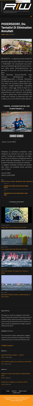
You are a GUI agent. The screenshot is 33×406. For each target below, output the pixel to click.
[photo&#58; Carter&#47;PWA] (16, 122)
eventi (7, 34)
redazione (29, 181)
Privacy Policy (23, 391)
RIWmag (3, 34)
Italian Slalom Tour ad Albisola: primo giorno (13, 227)
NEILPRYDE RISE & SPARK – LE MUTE (12, 355)
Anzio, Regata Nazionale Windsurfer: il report (14, 249)
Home (7, 391)
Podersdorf (19, 181)
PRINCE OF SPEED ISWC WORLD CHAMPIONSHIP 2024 (15, 375)
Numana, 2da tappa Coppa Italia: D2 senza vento (16, 186)
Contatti (14, 391)
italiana (13, 181)
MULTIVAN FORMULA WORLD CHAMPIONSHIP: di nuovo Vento (15, 296)
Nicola (2, 364)
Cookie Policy (16, 393)
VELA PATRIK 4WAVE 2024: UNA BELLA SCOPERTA (16, 362)
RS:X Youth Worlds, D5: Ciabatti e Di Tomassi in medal (15, 272)
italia (8, 181)
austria (4, 181)
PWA (24, 181)
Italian (20, 1)
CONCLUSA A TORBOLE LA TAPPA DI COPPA (14, 382)
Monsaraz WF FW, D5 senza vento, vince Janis (16, 194)
